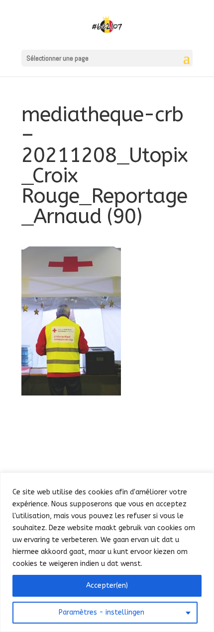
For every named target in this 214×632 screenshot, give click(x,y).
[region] (107, 552)
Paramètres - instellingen (101, 612)
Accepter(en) (107, 585)
